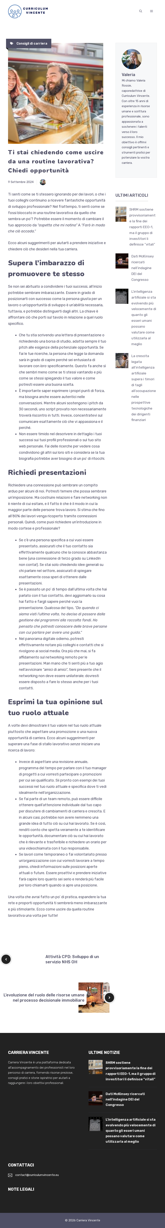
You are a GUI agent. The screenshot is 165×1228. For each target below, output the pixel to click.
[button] (140, 11)
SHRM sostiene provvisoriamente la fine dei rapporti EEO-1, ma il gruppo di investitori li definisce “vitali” (142, 226)
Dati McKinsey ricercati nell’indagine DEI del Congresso (142, 268)
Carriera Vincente (88, 1220)
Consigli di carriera (31, 43)
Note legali (21, 1189)
